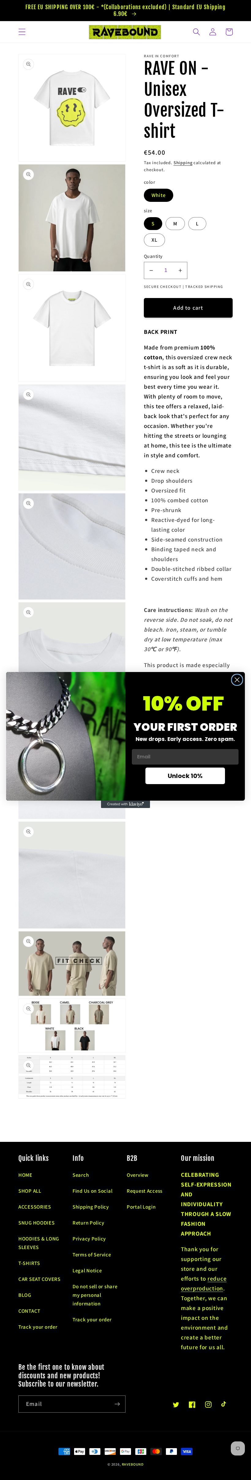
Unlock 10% (185, 776)
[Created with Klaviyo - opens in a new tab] (125, 804)
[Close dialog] (237, 679)
